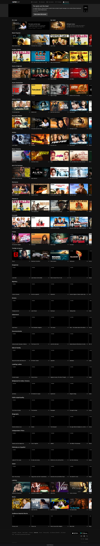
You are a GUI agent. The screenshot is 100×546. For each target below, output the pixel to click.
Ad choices (63, 532)
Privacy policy (46, 532)
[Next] (88, 39)
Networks (36, 532)
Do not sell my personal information (22, 534)
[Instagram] (81, 536)
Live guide (14, 532)
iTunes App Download (75, 533)
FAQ (13, 534)
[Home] (16, 2)
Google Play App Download (84, 533)
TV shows (31, 532)
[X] (87, 536)
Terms (40, 532)
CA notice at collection (55, 532)
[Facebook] (84, 536)
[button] (40, 14)
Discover (19, 532)
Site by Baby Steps (84, 542)
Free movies (24, 532)
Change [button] (86, 538)
